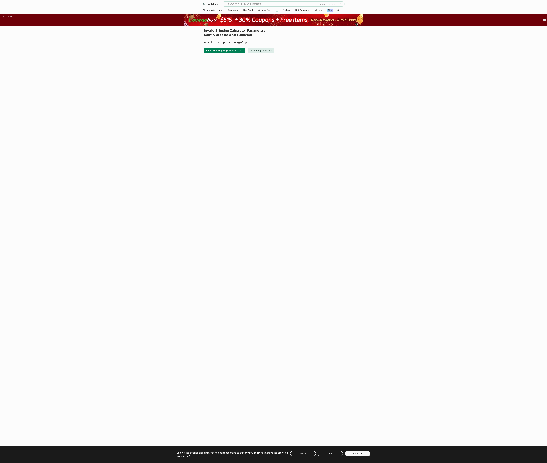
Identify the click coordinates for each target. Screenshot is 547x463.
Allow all (357, 453)
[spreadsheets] (277, 10)
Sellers (286, 10)
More (317, 10)
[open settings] (338, 10)
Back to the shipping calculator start (224, 50)
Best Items (233, 10)
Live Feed (248, 10)
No (330, 453)
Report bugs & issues (261, 50)
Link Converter (302, 10)
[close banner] (544, 20)
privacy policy (252, 452)
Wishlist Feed (264, 10)
